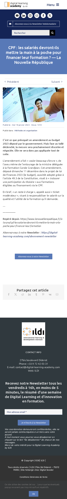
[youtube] (17, 15)
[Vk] (50, 294)
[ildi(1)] (33, 323)
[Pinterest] (43, 294)
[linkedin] (23, 15)
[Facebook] (9, 294)
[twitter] (49, 15)
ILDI (37, 370)
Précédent (13, 81)
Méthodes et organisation (25, 130)
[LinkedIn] (29, 294)
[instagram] (30, 15)
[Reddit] (22, 294)
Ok (33, 493)
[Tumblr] (36, 294)
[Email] (57, 294)
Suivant (55, 81)
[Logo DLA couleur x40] (16, 3)
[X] (15, 294)
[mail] (36, 15)
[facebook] (43, 15)
